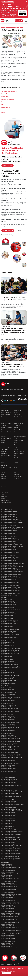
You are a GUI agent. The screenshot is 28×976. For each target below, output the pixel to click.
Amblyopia (4, 110)
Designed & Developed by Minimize (8, 971)
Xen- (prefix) (20, 27)
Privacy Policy (4, 496)
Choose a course (7, 165)
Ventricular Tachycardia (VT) (9, 91)
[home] (6, 20)
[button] (25, 21)
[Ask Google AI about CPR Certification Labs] (14, 400)
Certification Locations (6, 502)
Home (3, 27)
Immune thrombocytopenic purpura (10, 94)
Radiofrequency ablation (7, 99)
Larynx (3, 112)
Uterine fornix (5, 96)
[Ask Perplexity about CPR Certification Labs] (5, 400)
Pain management (6, 102)
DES (2, 104)
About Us (3, 498)
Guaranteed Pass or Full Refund (8, 488)
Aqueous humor (5, 107)
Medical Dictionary (11, 27)
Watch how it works (7, 234)
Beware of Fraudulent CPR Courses (8, 490)
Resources (3, 486)
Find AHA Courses (7, 230)
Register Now (18, 20)
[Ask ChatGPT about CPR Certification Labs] (2, 400)
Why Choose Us (4, 492)
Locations (18, 230)
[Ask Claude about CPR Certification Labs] (11, 400)
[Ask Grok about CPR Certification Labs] (8, 400)
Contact (3, 494)
